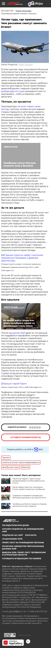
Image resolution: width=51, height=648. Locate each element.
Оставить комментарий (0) (25, 437)
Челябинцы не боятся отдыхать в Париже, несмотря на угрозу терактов (29, 505)
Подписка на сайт (12, 535)
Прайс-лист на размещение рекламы (23, 542)
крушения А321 (16, 333)
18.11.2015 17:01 (7, 11)
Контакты (30, 535)
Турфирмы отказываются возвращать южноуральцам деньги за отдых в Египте (29, 497)
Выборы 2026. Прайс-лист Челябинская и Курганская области (24, 553)
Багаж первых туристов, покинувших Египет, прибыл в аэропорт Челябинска (28, 488)
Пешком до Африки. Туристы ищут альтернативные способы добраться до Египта (28, 481)
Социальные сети (12, 539)
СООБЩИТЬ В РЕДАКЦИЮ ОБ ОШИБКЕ (21, 558)
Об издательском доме (15, 525)
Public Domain (26, 64)
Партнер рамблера (24, 635)
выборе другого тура (12, 91)
